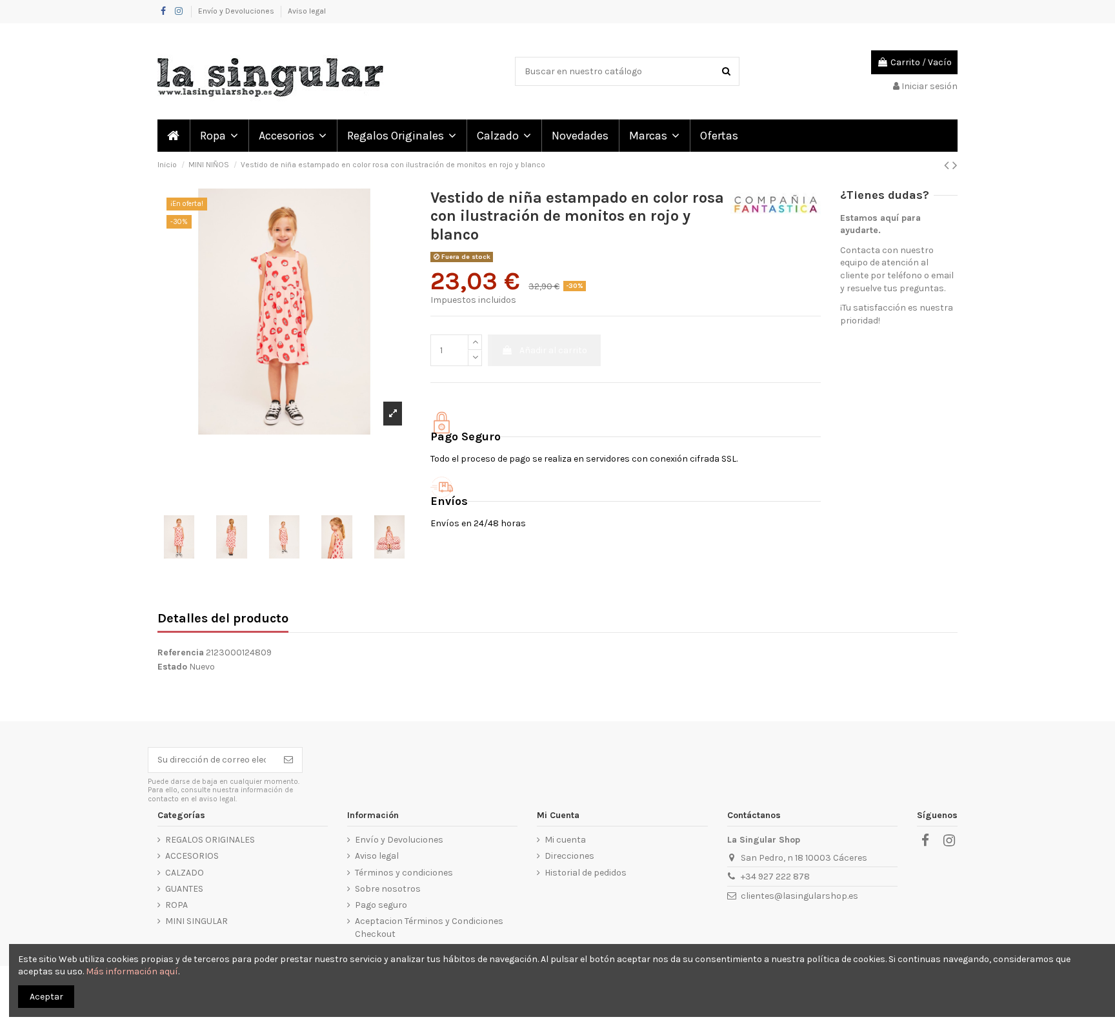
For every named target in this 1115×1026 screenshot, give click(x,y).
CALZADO (184, 872)
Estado (172, 666)
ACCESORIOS (192, 855)
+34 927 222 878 (775, 876)
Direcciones (569, 855)
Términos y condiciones (404, 872)
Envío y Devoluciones (237, 10)
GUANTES (184, 888)
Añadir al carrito (553, 350)
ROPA (176, 904)
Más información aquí (132, 971)
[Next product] (955, 165)
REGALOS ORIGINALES (210, 839)
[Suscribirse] (288, 760)
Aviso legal (307, 10)
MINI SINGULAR (196, 921)
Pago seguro (381, 904)
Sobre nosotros (388, 888)
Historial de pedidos (586, 872)
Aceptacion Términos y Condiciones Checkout (429, 927)
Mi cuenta (565, 839)
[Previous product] (948, 165)
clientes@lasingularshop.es (799, 895)
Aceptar (46, 996)
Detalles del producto (222, 619)
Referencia (180, 652)
